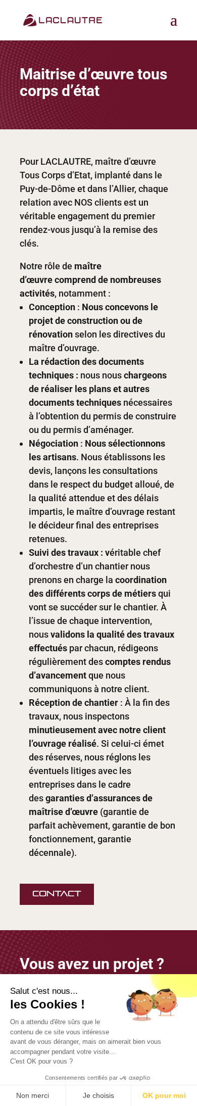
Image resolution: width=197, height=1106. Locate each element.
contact (56, 893)
